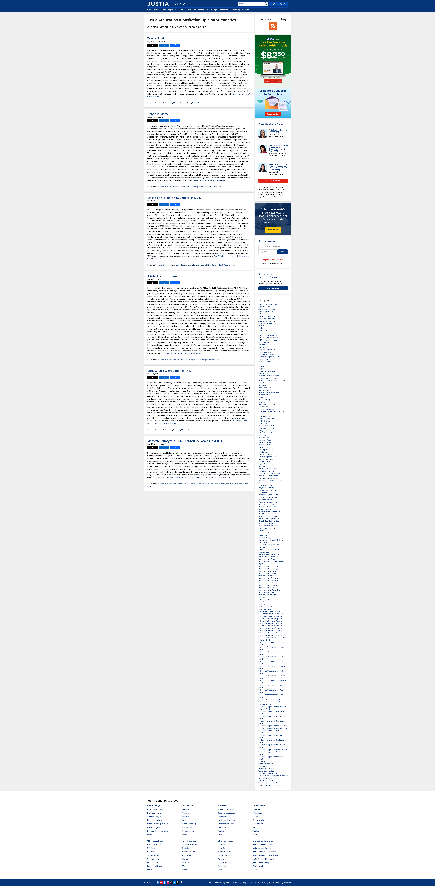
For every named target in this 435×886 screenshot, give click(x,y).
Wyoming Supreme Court (267, 783)
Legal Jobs (222, 844)
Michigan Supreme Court (182, 103)
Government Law (264, 416)
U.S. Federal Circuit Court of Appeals (271, 702)
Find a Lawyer (153, 10)
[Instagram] (168, 882)
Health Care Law (264, 421)
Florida (185, 859)
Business (222, 805)
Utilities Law (262, 766)
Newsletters (224, 10)
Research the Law (183, 10)
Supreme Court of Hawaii (267, 571)
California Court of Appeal (267, 335)
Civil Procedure (263, 342)
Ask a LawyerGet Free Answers (269, 275)
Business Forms (224, 851)
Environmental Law (265, 395)
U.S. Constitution (154, 844)
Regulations (152, 851)
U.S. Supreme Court (265, 704)
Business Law (263, 333)
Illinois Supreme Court (266, 428)
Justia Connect (215, 883)
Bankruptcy (262, 330)
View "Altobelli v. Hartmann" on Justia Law (183, 353)
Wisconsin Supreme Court (267, 780)
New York (186, 862)
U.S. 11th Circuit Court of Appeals (270, 614)
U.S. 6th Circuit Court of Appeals (270, 628)
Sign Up (283, 4)
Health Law (262, 423)
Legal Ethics (262, 464)
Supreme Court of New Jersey (269, 585)
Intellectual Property (265, 440)
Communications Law (266, 354)
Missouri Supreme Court (267, 499)
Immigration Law (264, 430)
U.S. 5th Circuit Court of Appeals (270, 626)
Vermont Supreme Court (267, 768)
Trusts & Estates (264, 609)
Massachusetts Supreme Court (269, 480)
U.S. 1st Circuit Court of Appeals (270, 616)
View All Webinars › (273, 181)
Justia (152, 882)
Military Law (262, 492)
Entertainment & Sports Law (268, 392)
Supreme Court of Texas (267, 592)
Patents (261, 530)
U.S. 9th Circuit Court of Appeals (270, 635)
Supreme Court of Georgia (268, 568)
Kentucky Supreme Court (267, 457)
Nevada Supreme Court (267, 509)
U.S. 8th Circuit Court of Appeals (270, 633)
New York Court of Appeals (268, 516)
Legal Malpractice (264, 466)
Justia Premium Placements (264, 851)
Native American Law (266, 504)
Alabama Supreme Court (267, 309)
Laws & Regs (211, 10)
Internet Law (263, 447)
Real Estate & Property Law (268, 545)
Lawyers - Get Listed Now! (273, 259)
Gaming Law (263, 407)
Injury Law (262, 435)
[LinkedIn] (158, 882)
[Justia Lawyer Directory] (181, 882)
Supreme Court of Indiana (267, 576)
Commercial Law (264, 352)
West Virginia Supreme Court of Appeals (273, 776)
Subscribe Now (273, 230)
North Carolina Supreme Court (269, 518)
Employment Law (264, 388)
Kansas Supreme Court (266, 454)
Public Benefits (263, 542)
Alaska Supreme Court (266, 311)
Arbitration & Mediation (163, 103)
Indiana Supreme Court (266, 433)
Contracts (188, 265)
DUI (184, 820)
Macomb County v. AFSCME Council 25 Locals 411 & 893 (184, 441)
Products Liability (264, 538)
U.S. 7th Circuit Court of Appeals (270, 630)
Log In (273, 4)
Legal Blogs (222, 848)
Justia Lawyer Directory (262, 848)
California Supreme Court (267, 340)
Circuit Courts (153, 859)
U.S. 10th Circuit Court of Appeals (270, 611)
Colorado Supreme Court (267, 349)
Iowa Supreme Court (266, 449)
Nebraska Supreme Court (267, 507)
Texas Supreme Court (266, 602)
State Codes (187, 848)
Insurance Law (198, 265)
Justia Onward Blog (261, 862)
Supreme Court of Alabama (268, 559)
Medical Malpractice (265, 485)
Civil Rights (262, 345)
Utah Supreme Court (265, 764)
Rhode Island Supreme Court (268, 549)
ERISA (260, 397)
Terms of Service (254, 883)
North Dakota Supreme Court (269, 521)
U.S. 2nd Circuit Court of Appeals (270, 618)
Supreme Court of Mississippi (269, 578)
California (186, 855)
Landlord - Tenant (265, 461)
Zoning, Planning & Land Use (269, 785)
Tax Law (261, 597)
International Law (264, 442)
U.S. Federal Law (155, 841)
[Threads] (171, 882)
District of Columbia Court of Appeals (272, 380)
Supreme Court (153, 855)
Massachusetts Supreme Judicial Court (272, 483)
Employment (223, 816)
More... (150, 834)
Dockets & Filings (154, 866)
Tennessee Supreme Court (268, 599)
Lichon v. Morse (158, 114)
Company (237, 883)
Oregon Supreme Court (267, 528)
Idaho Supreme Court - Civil (268, 426)
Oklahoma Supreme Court (268, 526)
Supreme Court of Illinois (267, 573)
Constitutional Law (180, 484)
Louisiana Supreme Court (267, 468)
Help (244, 883)
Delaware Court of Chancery (268, 376)
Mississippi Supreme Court (268, 497)
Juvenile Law (262, 452)
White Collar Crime (265, 778)
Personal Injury (197, 103)
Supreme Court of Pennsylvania (270, 590)
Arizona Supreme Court (267, 321)
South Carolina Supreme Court (269, 554)
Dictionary (257, 809)
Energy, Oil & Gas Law (266, 390)
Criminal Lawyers (154, 816)
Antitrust (261, 314)
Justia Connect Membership (264, 844)
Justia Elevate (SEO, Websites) (265, 855)
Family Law (262, 402)
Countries (222, 866)
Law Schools (198, 10)
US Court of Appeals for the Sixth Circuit (273, 749)
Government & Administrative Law (200, 484)
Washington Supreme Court (268, 773)
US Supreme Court (265, 761)
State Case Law (188, 851)
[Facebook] (164, 882)
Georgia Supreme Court (267, 409)
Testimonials (258, 866)
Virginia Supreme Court (266, 771)
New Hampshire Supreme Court (270, 511)
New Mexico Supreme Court (268, 514)
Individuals (187, 805)
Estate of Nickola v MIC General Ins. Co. (174, 198)
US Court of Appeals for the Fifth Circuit (272, 726)
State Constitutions (190, 844)
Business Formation (226, 809)
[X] (177, 882)
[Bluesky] (174, 882)
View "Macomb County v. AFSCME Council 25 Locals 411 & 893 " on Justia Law (197, 477)
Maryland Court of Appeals (268, 476)
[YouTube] (161, 882)
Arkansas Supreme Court (267, 323)
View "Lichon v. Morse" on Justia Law (209, 180)
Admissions (257, 813)
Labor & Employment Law (182, 187)
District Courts (153, 862)
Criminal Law (263, 373)
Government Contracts (266, 414)
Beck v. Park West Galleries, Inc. (169, 371)
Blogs (255, 827)
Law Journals (258, 824)
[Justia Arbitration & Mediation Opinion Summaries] (158, 4)
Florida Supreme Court (266, 404)
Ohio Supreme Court (265, 523)
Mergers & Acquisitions (266, 488)
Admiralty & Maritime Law (268, 304)
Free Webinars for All (271, 124)
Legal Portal (227, 883)
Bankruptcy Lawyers (156, 809)
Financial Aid (258, 816)
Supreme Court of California (268, 566)
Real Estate (222, 827)
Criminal (185, 813)
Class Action (262, 347)
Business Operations (226, 813)
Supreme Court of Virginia (267, 595)
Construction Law (264, 361)
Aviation (261, 326)
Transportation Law (265, 607)
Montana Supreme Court (267, 502)
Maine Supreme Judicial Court (269, 473)
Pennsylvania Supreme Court (268, 533)
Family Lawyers (153, 827)
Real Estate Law (264, 547)
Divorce (185, 816)
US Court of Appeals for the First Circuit (272, 728)
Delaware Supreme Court (267, 378)
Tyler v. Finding (157, 38)
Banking (261, 328)
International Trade (265, 445)
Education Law (263, 385)
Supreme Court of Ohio (267, 588)
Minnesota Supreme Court (268, 495)
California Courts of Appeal (268, 338)
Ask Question (273, 288)
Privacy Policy (268, 883)
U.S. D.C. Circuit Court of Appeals (270, 699)
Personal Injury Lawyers (157, 831)
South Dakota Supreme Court (269, 557)
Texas (184, 866)
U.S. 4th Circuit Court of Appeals (270, 623)
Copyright (261, 369)
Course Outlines (259, 820)
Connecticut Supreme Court (268, 357)
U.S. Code (151, 848)
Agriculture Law (264, 307)
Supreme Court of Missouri (268, 580)
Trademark (262, 604)
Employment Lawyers (156, 820)
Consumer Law (178, 265)
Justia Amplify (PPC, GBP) (263, 859)
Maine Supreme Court (266, 471)
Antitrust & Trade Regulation (268, 316)
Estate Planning (264, 399)
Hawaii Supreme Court (266, 418)
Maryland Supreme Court (267, 478)
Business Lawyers (154, 813)
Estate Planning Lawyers (157, 824)
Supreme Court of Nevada (268, 583)
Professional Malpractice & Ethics (270, 540)
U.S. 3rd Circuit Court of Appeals (270, 621)
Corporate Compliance (266, 371)
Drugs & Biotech (264, 383)
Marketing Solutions (240, 10)
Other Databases (226, 841)
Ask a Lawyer (167, 10)
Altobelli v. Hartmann (162, 276)
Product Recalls (224, 855)
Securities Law (263, 552)
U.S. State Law (189, 841)
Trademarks (223, 862)
